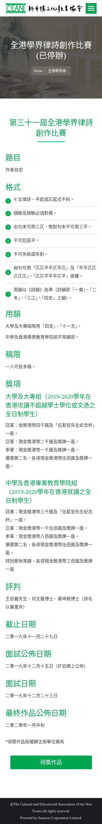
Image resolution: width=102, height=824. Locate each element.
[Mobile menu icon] (91, 8)
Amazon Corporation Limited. (59, 818)
